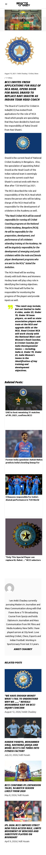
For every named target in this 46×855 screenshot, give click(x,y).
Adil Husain (24, 755)
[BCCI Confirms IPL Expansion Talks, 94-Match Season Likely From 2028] (23, 771)
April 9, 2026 (11, 841)
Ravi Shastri (15, 130)
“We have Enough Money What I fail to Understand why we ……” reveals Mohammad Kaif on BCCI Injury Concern (21, 701)
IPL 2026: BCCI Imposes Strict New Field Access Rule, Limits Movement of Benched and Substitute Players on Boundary (23, 831)
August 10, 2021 (10, 74)
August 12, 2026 (12, 712)
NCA (11, 272)
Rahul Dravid (31, 125)
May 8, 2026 (10, 795)
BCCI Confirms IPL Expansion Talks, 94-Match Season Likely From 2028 (23, 788)
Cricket (31, 74)
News (36, 74)
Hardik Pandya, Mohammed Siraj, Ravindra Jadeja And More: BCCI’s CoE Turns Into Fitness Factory (22, 746)
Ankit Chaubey (22, 74)
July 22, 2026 (11, 755)
